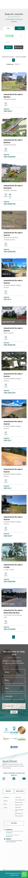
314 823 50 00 (9, 836)
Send (14, 712)
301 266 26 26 (9, 833)
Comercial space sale (20, 800)
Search (5, 804)
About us (6, 801)
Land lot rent (18, 807)
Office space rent (19, 816)
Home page (6, 797)
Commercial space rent (19, 810)
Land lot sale (18, 797)
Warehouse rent (18, 813)
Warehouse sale (18, 802)
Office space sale (19, 805)
